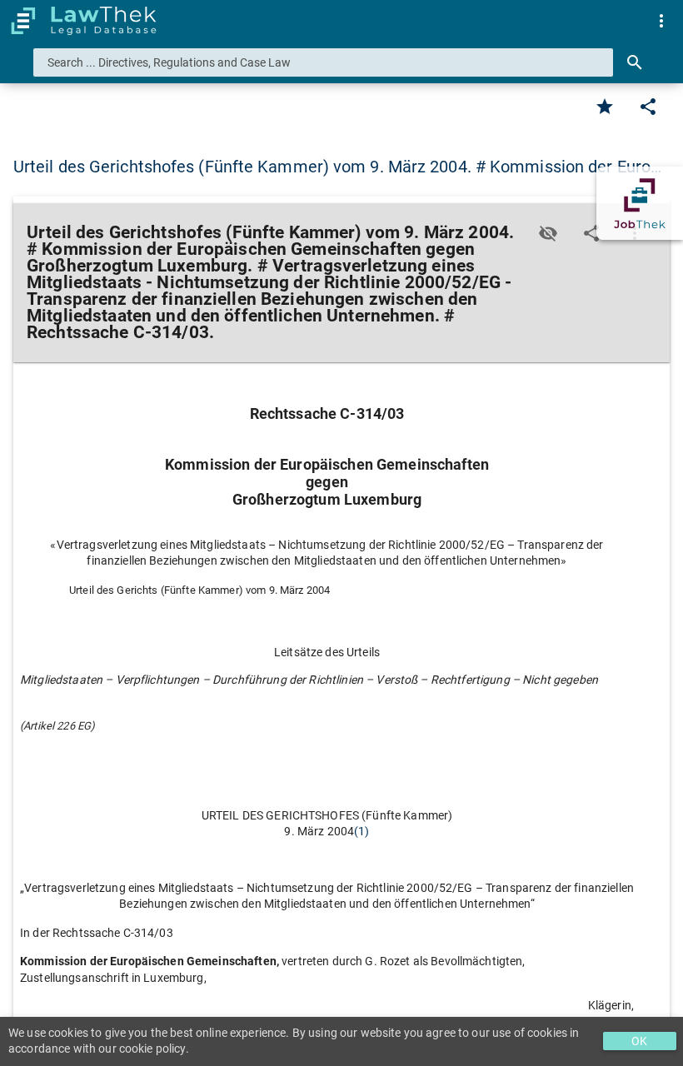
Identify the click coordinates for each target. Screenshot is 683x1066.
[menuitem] (661, 20)
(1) (361, 831)
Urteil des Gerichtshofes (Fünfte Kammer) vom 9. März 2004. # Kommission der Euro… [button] (337, 166)
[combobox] (323, 62)
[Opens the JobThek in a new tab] (639, 203)
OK (639, 1041)
